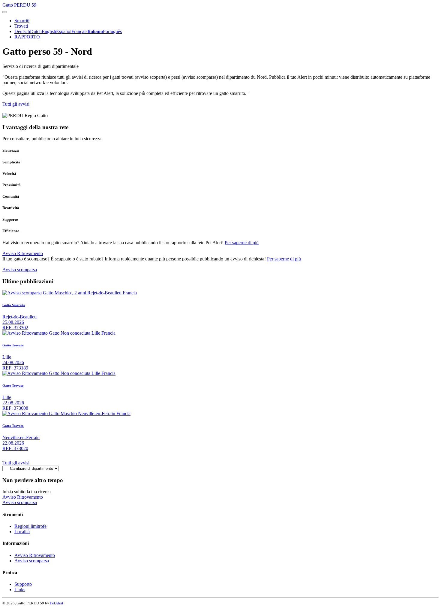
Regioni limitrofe (30, 526)
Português (112, 31)
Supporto (23, 584)
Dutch (36, 31)
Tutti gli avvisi (15, 104)
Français (79, 31)
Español (63, 31)
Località (22, 531)
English (49, 31)
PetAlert (56, 603)
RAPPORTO (27, 36)
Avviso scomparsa (19, 269)
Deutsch (22, 31)
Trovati (21, 26)
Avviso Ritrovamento (22, 253)
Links (19, 589)
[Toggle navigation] (4, 12)
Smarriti (21, 20)
